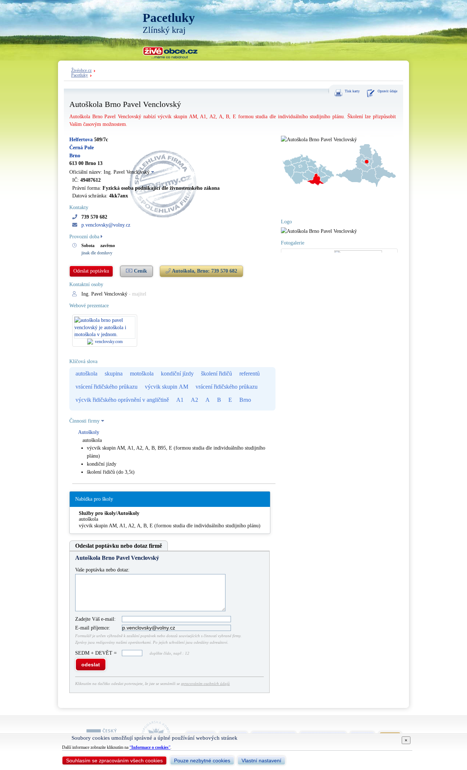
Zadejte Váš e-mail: (95, 619)
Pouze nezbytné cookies (202, 760)
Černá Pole (81, 147)
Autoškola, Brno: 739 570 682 (204, 271)
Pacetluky (79, 75)
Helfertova (81, 139)
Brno (74, 155)
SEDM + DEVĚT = (96, 653)
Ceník (139, 271)
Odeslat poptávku (91, 271)
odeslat (90, 664)
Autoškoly (88, 432)
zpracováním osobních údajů (205, 683)
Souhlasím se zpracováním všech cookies (114, 760)
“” (150, 747)
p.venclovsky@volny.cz (105, 225)
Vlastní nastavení (261, 760)
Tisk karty (352, 91)
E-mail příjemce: (92, 628)
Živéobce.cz (81, 70)
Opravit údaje (387, 91)
